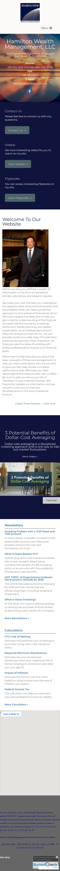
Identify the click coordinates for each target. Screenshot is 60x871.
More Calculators (16, 704)
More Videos (30, 456)
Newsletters (14, 525)
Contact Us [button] (15, 130)
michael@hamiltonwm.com (30, 83)
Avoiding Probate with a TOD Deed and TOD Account (30, 532)
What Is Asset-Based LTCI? (21, 553)
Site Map (5, 857)
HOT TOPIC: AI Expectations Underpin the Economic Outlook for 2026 (29, 578)
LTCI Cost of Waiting (17, 636)
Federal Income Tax (17, 689)
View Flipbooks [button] (18, 198)
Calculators (13, 630)
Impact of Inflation (16, 672)
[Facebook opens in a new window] (30, 91)
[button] (46, 28)
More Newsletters (17, 618)
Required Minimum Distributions (26, 653)
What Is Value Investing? (20, 599)
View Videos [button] (16, 164)
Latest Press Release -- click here (35, 403)
